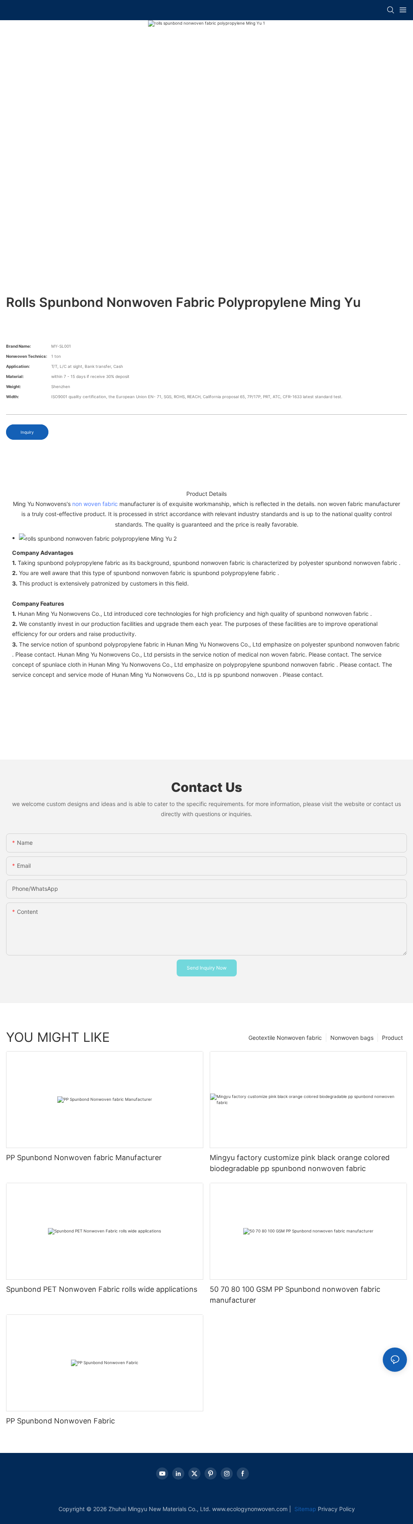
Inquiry (27, 432)
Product (392, 1037)
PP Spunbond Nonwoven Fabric (60, 1421)
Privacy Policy (336, 1508)
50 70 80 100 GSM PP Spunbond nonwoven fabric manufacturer (295, 1294)
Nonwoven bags (351, 1037)
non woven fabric (95, 503)
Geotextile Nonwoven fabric (285, 1037)
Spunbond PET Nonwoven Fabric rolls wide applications (101, 1289)
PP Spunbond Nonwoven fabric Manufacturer (84, 1157)
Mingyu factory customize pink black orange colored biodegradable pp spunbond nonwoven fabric (300, 1163)
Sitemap (304, 1508)
